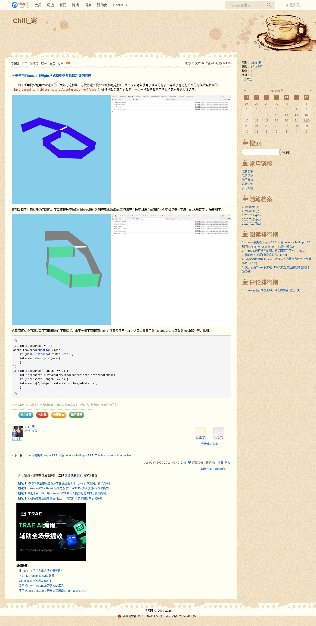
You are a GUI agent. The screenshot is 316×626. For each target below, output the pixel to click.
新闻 (62, 5)
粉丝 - (29, 431)
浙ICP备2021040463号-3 (182, 616)
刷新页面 (206, 469)
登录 (67, 475)
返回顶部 (220, 469)
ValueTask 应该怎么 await (35, 581)
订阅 (60, 63)
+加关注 (17, 439)
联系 (44, 63)
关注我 (42, 414)
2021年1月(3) (250, 211)
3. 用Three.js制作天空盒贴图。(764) (264, 255)
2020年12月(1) (251, 215)
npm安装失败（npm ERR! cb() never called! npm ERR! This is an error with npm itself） (80, 455)
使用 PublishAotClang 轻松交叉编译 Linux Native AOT (52, 590)
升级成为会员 (209, 444)
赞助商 (102, 5)
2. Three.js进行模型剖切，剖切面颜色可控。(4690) (273, 250)
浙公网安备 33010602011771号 (143, 616)
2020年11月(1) (251, 219)
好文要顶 (25, 414)
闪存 (87, 5)
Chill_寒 (25, 20)
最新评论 (247, 184)
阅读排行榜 (263, 234)
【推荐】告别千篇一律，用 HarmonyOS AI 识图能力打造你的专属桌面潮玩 (62, 493)
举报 (227, 462)
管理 (52, 63)
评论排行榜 (263, 282)
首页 (24, 63)
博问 (75, 5)
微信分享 (76, 414)
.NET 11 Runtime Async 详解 (36, 575)
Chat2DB (120, 5)
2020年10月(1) (251, 223)
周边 (50, 5)
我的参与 (247, 180)
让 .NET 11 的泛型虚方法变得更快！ (41, 571)
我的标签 (247, 188)
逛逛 (80, 475)
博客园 (15, 63)
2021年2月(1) (250, 207)
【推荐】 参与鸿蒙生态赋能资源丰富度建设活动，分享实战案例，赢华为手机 (64, 483)
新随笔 (34, 63)
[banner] (18, 5)
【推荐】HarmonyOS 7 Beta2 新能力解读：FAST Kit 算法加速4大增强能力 (62, 488)
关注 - (39, 431)
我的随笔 (247, 171)
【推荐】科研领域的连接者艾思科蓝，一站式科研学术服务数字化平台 (59, 498)
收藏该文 (58, 414)
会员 (37, 5)
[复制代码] (15, 342)
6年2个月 (257, 66)
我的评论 (247, 175)
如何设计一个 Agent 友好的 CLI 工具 (41, 585)
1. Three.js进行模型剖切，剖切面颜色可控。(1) (271, 290)
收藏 (220, 462)
